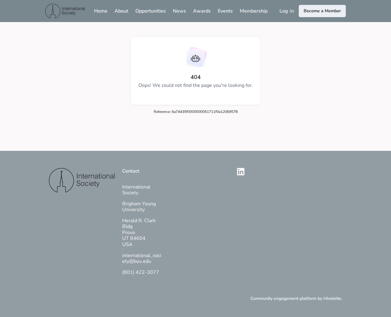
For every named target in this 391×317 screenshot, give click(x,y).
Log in (287, 11)
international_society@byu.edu (141, 258)
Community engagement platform (283, 298)
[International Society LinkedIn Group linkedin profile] (240, 172)
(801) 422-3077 (140, 272)
